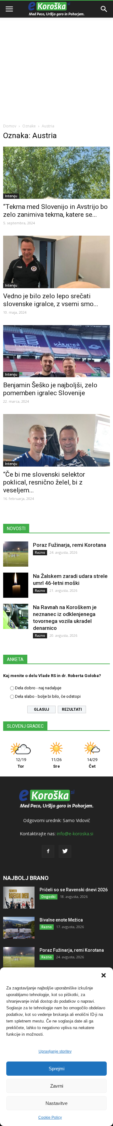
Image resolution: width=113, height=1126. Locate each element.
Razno (40, 552)
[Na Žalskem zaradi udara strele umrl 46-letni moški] (15, 585)
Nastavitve (56, 1103)
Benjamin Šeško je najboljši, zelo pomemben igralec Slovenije (50, 389)
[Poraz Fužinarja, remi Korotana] (15, 554)
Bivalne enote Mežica (61, 919)
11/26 (56, 763)
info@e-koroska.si (75, 834)
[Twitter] (65, 851)
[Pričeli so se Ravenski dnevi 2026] (19, 898)
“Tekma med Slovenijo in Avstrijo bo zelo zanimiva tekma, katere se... (55, 210)
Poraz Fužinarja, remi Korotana (69, 545)
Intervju (11, 196)
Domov (9, 126)
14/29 (92, 763)
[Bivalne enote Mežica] (19, 928)
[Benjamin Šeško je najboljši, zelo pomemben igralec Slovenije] (56, 351)
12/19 (21, 763)
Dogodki (48, 896)
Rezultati (72, 709)
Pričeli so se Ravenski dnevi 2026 (74, 889)
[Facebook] (48, 851)
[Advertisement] (56, 59)
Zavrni (56, 1086)
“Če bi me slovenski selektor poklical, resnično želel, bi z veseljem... (44, 482)
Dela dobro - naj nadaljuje (38, 688)
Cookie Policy (50, 1117)
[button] (103, 975)
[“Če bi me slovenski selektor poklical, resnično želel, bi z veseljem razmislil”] (56, 440)
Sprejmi (56, 1068)
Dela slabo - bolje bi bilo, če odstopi (48, 696)
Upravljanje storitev (55, 1051)
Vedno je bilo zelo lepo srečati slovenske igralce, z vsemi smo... (50, 300)
